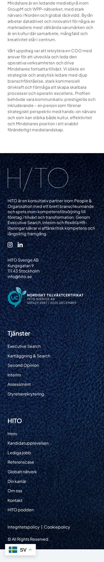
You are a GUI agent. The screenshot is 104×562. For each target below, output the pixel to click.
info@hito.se (20, 276)
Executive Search (24, 346)
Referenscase (21, 462)
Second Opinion (23, 365)
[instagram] (10, 244)
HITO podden (21, 509)
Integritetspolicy (24, 527)
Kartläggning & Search (29, 355)
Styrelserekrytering (26, 393)
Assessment (19, 384)
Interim (14, 374)
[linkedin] (20, 244)
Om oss (15, 490)
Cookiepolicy (57, 527)
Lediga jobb (19, 452)
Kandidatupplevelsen (28, 443)
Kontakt (15, 500)
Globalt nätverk (22, 471)
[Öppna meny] (94, 10)
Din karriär (17, 481)
